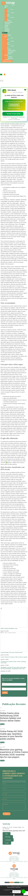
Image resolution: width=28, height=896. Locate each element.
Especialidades (8, 22)
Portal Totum (8, 54)
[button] (4, 33)
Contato (7, 28)
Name (3, 682)
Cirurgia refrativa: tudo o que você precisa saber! (11, 652)
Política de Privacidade (15, 885)
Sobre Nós (10, 10)
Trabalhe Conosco (9, 59)
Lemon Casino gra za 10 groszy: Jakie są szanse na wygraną (14, 657)
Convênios (7, 23)
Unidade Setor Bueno (10, 14)
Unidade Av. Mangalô (10, 19)
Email (3, 687)
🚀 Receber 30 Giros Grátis (12, 113)
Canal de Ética (18, 887)
